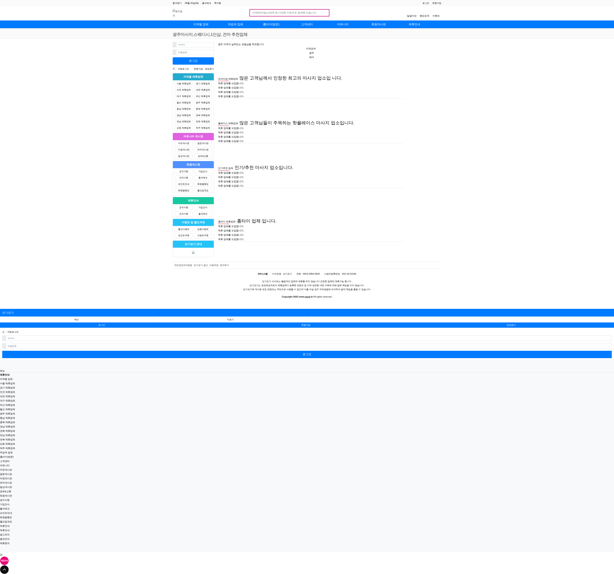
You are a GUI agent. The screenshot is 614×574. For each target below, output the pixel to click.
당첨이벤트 (203, 229)
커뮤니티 (5, 465)
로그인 (425, 3)
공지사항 (183, 171)
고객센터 (5, 461)
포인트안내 (183, 184)
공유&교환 (203, 156)
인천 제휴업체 (184, 89)
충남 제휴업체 (184, 109)
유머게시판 (203, 149)
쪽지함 (217, 3)
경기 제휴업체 (203, 83)
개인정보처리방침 (183, 265)
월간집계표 (203, 190)
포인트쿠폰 (183, 235)
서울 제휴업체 (184, 83)
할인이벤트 (183, 229)
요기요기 (8, 312)
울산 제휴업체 (184, 102)
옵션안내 (5, 539)
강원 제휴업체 (184, 128)
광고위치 (5, 534)
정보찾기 (209, 69)
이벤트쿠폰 (203, 235)
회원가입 (436, 3)
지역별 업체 (6, 379)
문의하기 (224, 265)
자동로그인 (183, 69)
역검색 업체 (6, 452)
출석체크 (206, 3)
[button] (230, 320)
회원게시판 (6, 495)
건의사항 (183, 177)
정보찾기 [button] (511, 325)
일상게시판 (183, 156)
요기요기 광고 (201, 265)
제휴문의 (5, 543)
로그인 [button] (101, 325)
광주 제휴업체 (203, 102)
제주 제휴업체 (203, 128)
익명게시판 (183, 149)
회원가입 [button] (305, 325)
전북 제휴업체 (203, 121)
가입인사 (202, 171)
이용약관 (213, 265)
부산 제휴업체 (203, 96)
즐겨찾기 (177, 3)
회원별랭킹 (203, 184)
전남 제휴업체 (184, 121)
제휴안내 (5, 526)
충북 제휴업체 (203, 109)
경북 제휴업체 (203, 115)
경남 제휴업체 (184, 115)
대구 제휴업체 (184, 96)
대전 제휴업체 (203, 89)
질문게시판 (203, 143)
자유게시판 (183, 143)
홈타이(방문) (7, 456)
